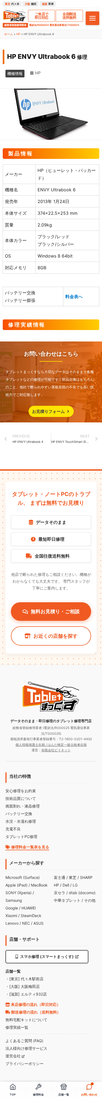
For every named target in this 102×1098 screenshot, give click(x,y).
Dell (66, 885)
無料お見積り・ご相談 (55, 611)
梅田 (30, 3)
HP (18, 34)
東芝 (72, 877)
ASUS (38, 923)
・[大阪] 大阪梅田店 (22, 986)
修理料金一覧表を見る (29, 847)
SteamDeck (31, 915)
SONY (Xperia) (18, 892)
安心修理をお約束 (20, 790)
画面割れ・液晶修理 (22, 806)
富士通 (59, 877)
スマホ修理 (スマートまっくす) (47, 956)
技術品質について (20, 798)
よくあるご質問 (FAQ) (24, 1040)
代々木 (12, 3)
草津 (48, 3)
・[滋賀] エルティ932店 (26, 994)
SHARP (86, 877)
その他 (89, 900)
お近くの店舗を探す (55, 636)
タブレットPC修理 (21, 836)
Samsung (13, 900)
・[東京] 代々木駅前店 (24, 978)
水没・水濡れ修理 (20, 821)
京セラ (59, 892)
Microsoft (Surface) (22, 877)
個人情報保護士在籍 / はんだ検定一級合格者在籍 (51, 745)
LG (75, 885)
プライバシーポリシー (24, 1063)
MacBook (39, 885)
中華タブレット (67, 900)
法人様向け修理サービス (26, 1048)
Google (11, 908)
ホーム (8, 34)
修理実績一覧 (16, 1027)
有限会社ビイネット (56, 750)
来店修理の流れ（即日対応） (35, 1004)
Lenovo (11, 923)
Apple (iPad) (16, 885)
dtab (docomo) (82, 892)
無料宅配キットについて (26, 1019)
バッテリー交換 (18, 813)
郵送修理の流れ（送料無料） (35, 1012)
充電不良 (13, 829)
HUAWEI (28, 908)
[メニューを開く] (92, 18)
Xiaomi (11, 915)
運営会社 (13, 1056)
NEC (26, 923)
